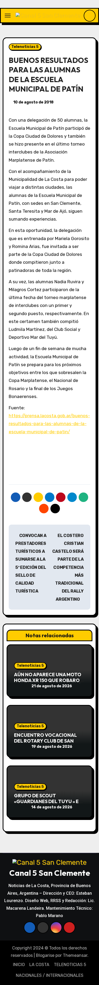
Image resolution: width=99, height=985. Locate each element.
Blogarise (45, 955)
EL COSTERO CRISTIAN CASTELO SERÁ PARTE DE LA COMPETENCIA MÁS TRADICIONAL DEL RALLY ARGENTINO (68, 567)
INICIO (19, 964)
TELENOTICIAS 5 (70, 964)
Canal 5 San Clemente (49, 873)
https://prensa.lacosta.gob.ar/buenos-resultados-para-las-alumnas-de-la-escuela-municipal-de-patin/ (49, 423)
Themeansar (75, 955)
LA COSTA (39, 964)
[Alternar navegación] (7, 15)
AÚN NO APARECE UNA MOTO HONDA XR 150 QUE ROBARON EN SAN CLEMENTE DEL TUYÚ (48, 680)
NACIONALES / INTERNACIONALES (49, 975)
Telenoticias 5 (25, 46)
